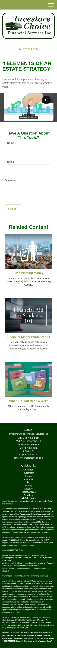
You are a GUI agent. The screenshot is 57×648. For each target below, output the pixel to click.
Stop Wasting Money (29, 273)
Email (10, 161)
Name (10, 143)
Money (28, 485)
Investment (28, 472)
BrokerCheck (7, 503)
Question (10, 180)
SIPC (10, 560)
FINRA (5, 560)
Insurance (29, 479)
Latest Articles (29, 491)
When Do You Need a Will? (28, 401)
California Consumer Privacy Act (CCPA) (34, 540)
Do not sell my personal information (20, 545)
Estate (28, 475)
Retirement (28, 469)
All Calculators (28, 498)
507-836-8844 (30, 49)
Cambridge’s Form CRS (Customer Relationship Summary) (25, 575)
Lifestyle (28, 488)
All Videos (28, 495)
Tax (28, 482)
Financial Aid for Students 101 (28, 337)
